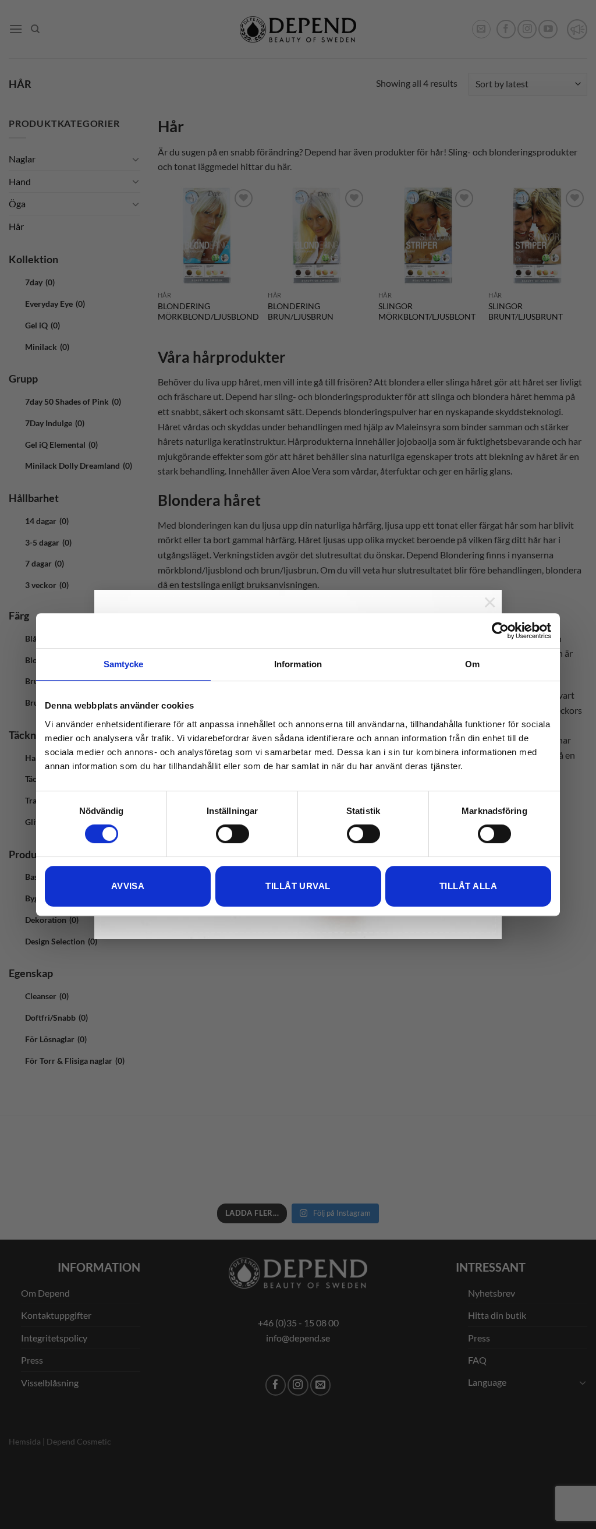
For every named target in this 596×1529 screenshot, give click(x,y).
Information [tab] (298, 664)
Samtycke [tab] (124, 664)
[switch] (232, 833)
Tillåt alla (468, 886)
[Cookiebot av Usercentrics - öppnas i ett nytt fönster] (500, 630)
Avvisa (128, 886)
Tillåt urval (297, 886)
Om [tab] (472, 664)
